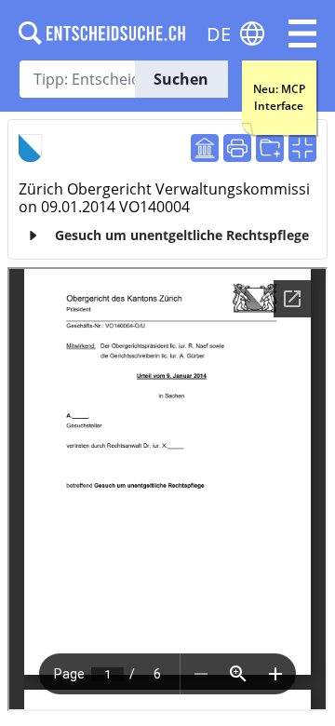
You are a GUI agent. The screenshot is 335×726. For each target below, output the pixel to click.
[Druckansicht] (237, 148)
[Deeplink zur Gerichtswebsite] (205, 148)
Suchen (181, 79)
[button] (302, 33)
